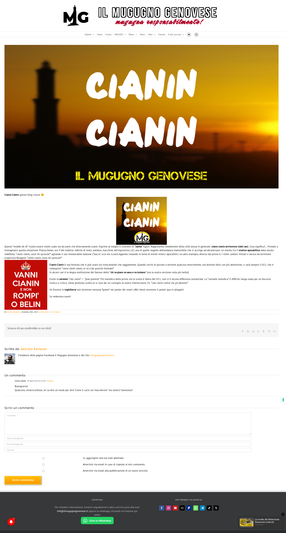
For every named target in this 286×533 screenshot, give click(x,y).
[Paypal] (189, 507)
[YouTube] (175, 507)
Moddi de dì (44, 312)
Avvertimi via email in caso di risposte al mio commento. (114, 464)
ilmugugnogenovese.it (102, 355)
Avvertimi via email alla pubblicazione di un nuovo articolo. (115, 470)
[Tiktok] (209, 507)
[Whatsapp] (195, 507)
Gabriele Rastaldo (13, 312)
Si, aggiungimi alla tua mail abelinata (102, 458)
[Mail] (182, 507)
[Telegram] (202, 507)
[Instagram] (168, 507)
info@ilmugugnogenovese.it (72, 511)
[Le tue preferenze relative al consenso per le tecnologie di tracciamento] (283, 400)
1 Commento (55, 312)
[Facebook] (161, 507)
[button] (196, 34)
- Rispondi (49, 381)
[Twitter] (216, 507)
